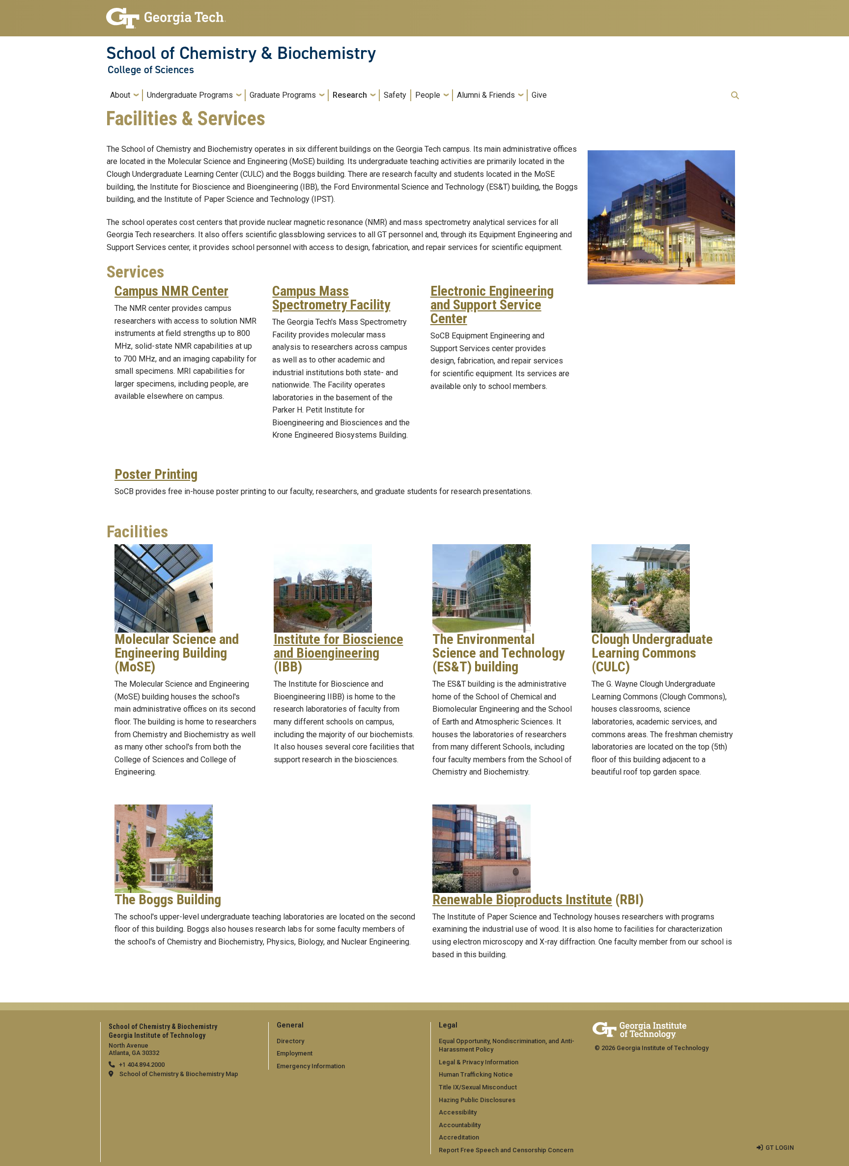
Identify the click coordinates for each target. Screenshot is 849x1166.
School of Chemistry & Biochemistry (241, 53)
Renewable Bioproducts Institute (522, 900)
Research (350, 95)
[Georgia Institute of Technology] (166, 14)
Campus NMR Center (171, 291)
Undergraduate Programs (190, 95)
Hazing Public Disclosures (477, 1100)
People (427, 95)
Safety (395, 95)
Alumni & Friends (486, 95)
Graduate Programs (283, 95)
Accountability (460, 1125)
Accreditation (459, 1137)
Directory (290, 1041)
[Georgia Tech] (639, 1028)
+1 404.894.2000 (142, 1064)
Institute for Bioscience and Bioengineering (338, 646)
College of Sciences (151, 70)
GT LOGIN (779, 1147)
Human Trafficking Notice (476, 1074)
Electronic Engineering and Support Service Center (492, 305)
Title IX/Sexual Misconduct (478, 1087)
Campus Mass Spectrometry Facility (331, 298)
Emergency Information (311, 1066)
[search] (735, 95)
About (120, 95)
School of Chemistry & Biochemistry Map (178, 1074)
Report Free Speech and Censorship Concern (506, 1150)
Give (539, 95)
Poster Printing (156, 474)
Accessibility (458, 1112)
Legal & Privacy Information (478, 1062)
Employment (294, 1053)
